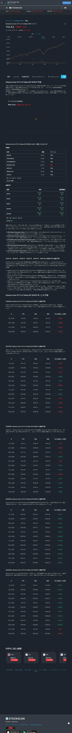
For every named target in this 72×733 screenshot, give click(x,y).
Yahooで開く (9, 670)
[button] (7, 8)
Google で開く (19, 670)
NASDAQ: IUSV (19, 20)
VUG (12, 654)
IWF (65, 654)
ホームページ (9, 20)
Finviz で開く (28, 670)
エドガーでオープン (54, 670)
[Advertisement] (36, 70)
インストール (67, 2)
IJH (29, 654)
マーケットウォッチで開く (40, 670)
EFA (47, 654)
